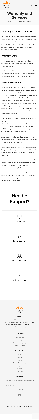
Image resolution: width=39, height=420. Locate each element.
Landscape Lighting (19, 343)
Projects (19, 366)
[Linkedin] (19, 395)
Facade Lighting (19, 345)
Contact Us (19, 371)
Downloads (19, 368)
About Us (19, 357)
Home (19, 354)
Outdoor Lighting (19, 340)
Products (19, 360)
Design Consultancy (19, 363)
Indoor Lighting (19, 337)
